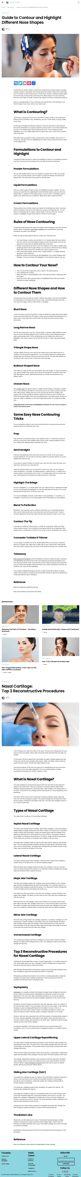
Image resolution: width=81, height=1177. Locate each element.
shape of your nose (24, 104)
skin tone (54, 212)
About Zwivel (5, 1164)
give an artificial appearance (37, 244)
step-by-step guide (25, 235)
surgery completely (41, 1011)
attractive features (35, 126)
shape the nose (44, 763)
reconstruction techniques (56, 969)
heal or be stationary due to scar (39, 1061)
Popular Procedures (31, 1164)
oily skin (43, 177)
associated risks (34, 1016)
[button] (2, 2)
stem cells (32, 1124)
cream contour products (50, 139)
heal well (23, 965)
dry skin (49, 214)
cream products (42, 475)
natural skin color (41, 129)
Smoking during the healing (59, 1020)
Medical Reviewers (4, 1160)
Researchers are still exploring (23, 1120)
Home (3, 7)
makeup (64, 247)
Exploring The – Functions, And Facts (19, 630)
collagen (50, 788)
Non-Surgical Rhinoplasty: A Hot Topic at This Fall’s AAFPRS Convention (19, 669)
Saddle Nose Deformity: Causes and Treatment (60, 629)
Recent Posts (32, 1171)
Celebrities (31, 1168)
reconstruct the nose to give (22, 1010)
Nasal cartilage (56, 769)
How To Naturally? (56, 661)
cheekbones (37, 119)
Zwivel (7, 28)
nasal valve (48, 907)
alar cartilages (56, 800)
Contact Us (5, 1156)
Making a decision (30, 1159)
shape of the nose (39, 800)
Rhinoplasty (11, 7)
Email (66, 1156)
